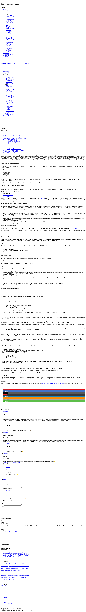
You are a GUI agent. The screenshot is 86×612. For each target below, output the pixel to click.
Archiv (4, 602)
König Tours (42, 198)
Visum (11, 123)
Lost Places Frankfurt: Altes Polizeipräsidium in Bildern (15, 553)
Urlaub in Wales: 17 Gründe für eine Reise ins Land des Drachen (14, 572)
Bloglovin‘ (3, 384)
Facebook (43, 383)
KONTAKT (6, 56)
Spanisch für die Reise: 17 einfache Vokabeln (12, 556)
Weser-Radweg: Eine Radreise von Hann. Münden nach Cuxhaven (15, 577)
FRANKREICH (9, 31)
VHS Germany (6, 196)
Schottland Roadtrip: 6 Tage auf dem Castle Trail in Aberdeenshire (15, 566)
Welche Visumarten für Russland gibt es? (12, 135)
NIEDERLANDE (10, 40)
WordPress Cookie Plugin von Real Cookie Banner (11, 531)
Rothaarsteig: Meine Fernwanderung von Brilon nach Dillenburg (14, 579)
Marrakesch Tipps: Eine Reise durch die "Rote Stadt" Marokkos (14, 563)
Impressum (5, 604)
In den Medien (6, 599)
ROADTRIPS (9, 21)
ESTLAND (8, 30)
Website (2, 506)
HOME (4, 9)
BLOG (4, 13)
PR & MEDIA (6, 55)
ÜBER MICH (6, 10)
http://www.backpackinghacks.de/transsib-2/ (12, 462)
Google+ (55, 383)
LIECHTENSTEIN (10, 36)
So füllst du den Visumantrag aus (10, 139)
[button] (6, 389)
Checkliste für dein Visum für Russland (11, 152)
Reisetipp (5, 405)
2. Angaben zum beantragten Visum (13, 141)
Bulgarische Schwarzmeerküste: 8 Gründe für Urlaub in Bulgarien (15, 575)
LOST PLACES (9, 22)
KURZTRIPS (9, 15)
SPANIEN (8, 49)
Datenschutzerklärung (7, 603)
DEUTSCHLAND (10, 28)
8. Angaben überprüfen (11, 148)
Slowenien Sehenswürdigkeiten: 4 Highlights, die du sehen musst (14, 568)
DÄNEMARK (9, 27)
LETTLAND (9, 34)
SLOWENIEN (9, 48)
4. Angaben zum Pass (11, 143)
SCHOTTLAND (9, 45)
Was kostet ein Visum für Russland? (11, 151)
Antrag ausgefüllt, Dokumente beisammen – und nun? (14, 150)
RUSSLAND (9, 44)
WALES (8, 51)
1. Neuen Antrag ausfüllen (12, 140)
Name (2, 503)
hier (34, 370)
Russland (7, 123)
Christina (3, 126)
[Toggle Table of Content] (2, 133)
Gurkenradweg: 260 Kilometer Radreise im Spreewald (14, 552)
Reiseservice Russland (8, 195)
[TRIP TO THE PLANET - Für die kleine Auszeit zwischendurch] (15, 63)
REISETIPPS (6, 53)
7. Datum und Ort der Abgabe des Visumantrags (16, 146)
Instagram (62, 383)
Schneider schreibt (7, 601)
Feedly (79, 383)
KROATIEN (8, 33)
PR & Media (6, 598)
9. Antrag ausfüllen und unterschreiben (14, 149)
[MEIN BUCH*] (3, 585)
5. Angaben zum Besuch (11, 144)
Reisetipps (3, 123)
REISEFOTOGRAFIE (8, 54)
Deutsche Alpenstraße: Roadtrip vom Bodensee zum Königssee (16, 554)
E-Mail (2, 504)
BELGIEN (8, 25)
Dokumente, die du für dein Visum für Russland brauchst (15, 138)
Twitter (47, 383)
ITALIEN (8, 32)
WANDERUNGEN (10, 19)
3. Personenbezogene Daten (12, 142)
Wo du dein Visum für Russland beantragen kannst (13, 137)
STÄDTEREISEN (10, 16)
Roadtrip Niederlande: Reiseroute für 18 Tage (10, 570)
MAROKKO (9, 38)
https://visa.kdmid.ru (74, 228)
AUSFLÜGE (9, 18)
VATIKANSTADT (10, 50)
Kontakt (5, 597)
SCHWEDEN (9, 47)
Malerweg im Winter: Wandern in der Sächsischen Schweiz (15, 555)
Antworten (5, 411)
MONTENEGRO (10, 39)
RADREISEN (9, 20)
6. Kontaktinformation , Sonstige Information (15, 145)
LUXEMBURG (9, 37)
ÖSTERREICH (9, 42)
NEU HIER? (6, 11)
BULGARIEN (9, 26)
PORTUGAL (9, 43)
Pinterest (51, 383)
